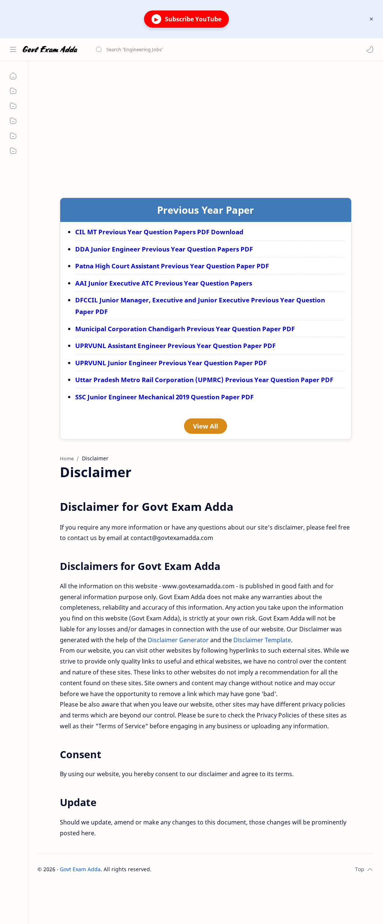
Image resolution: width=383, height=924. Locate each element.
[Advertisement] (205, 124)
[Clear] (213, 49)
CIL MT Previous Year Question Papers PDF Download (159, 232)
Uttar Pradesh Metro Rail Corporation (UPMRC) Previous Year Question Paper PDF (204, 379)
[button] (370, 49)
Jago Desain (202, 869)
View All (205, 426)
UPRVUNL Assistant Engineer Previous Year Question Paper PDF (175, 345)
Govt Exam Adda (80, 869)
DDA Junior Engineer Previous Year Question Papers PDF (164, 249)
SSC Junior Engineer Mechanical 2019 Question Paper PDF (164, 397)
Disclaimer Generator (178, 640)
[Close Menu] (371, 19)
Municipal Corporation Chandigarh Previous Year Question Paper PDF (185, 328)
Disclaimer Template (262, 640)
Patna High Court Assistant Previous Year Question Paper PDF (172, 266)
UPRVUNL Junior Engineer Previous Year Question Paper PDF (171, 363)
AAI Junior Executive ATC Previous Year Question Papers (163, 283)
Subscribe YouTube (187, 19)
